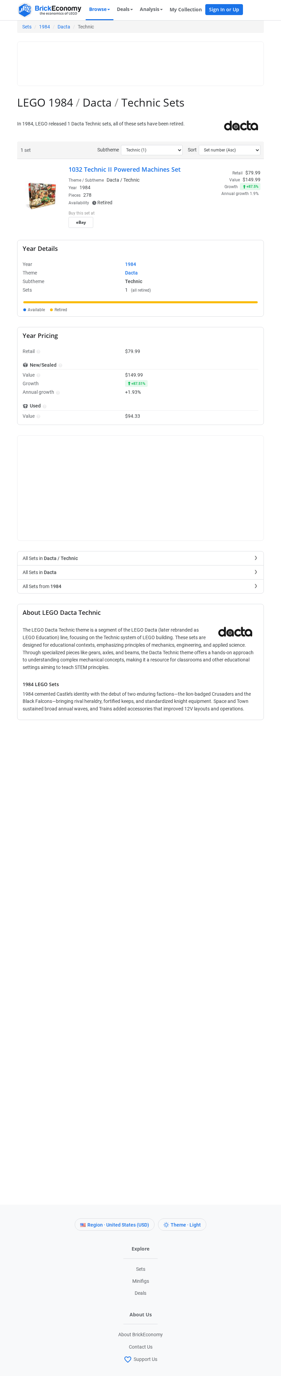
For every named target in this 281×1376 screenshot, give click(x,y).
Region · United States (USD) (118, 1225)
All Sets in (50, 558)
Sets (27, 26)
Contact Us (140, 1347)
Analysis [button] (149, 9)
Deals (140, 1293)
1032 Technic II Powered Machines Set (125, 169)
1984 (44, 26)
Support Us (145, 1359)
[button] (37, 351)
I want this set (218, 224)
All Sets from (42, 586)
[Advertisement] (145, 60)
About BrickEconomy (140, 1334)
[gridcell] (140, 302)
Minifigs (140, 1281)
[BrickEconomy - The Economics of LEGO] (49, 10)
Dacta (64, 26)
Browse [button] (98, 9)
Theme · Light (186, 1225)
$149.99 (251, 179)
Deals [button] (123, 9)
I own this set (217, 214)
